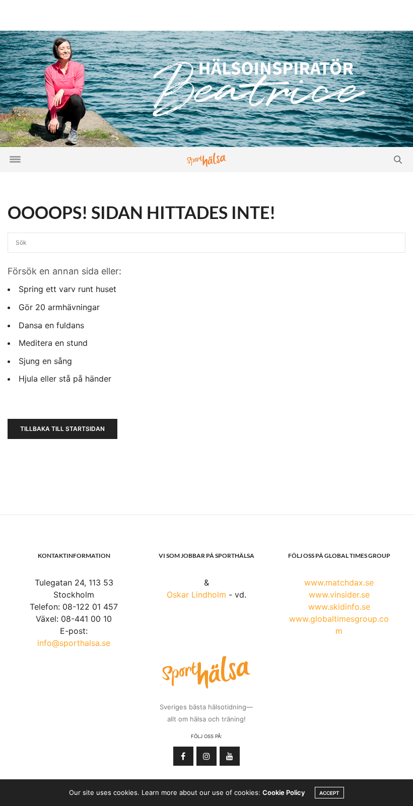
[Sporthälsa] (206, 160)
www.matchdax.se (339, 582)
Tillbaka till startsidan (62, 428)
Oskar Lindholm (196, 595)
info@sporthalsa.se (73, 643)
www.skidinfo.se (339, 607)
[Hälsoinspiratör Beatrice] (206, 88)
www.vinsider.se (339, 595)
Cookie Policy (283, 792)
